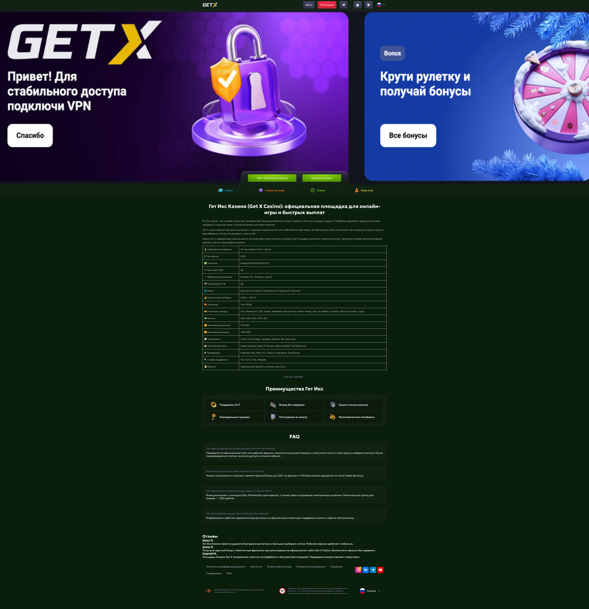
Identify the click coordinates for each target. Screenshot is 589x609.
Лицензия (336, 566)
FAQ (228, 573)
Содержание (213, 573)
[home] (210, 5)
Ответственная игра (279, 566)
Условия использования (310, 566)
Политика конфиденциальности (225, 566)
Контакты (256, 566)
